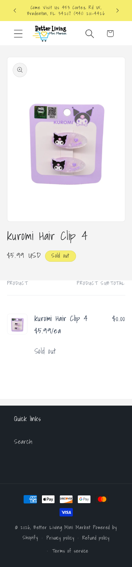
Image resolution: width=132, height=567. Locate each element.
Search (23, 441)
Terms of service (70, 551)
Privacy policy (60, 538)
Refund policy (95, 538)
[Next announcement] (117, 10)
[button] (18, 34)
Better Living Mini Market (62, 527)
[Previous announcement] (15, 10)
